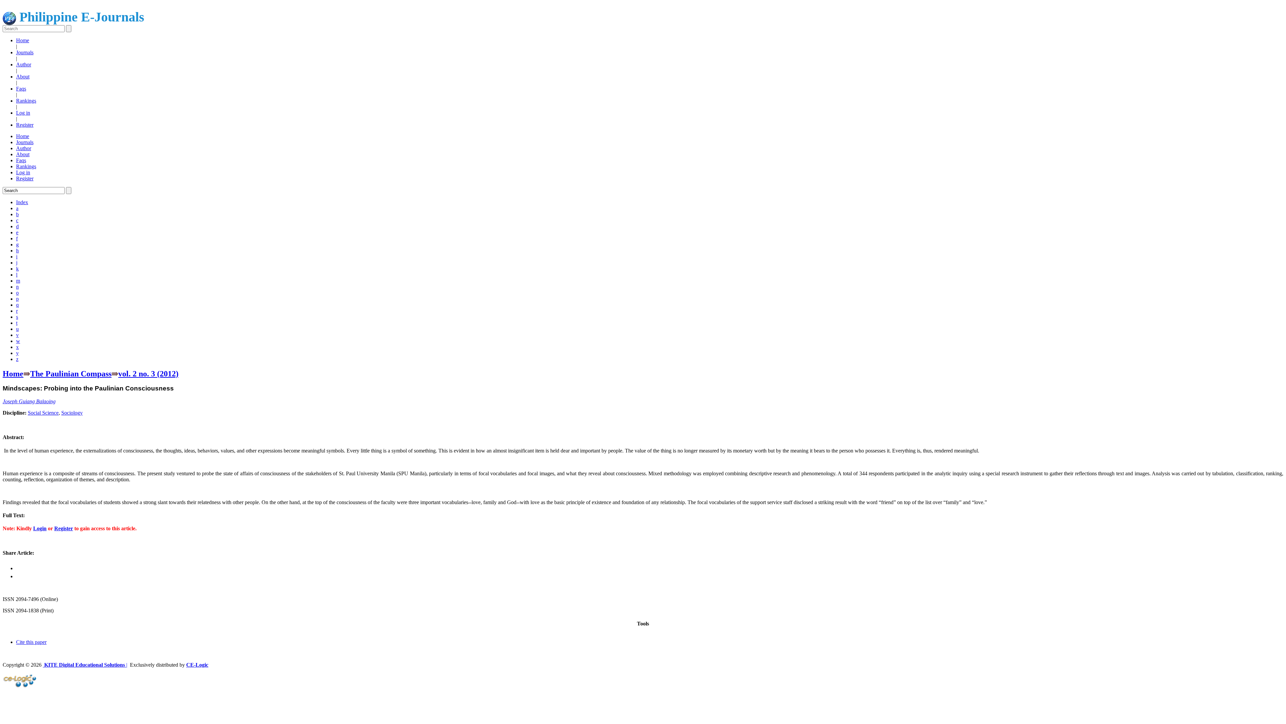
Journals (24, 52)
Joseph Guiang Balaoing (29, 401)
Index (22, 202)
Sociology (72, 413)
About (22, 76)
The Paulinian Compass (71, 373)
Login (40, 528)
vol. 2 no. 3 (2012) (148, 373)
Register (24, 125)
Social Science (43, 413)
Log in (23, 113)
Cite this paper (31, 642)
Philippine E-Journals (80, 16)
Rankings (26, 101)
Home (22, 40)
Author (23, 64)
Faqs (21, 89)
